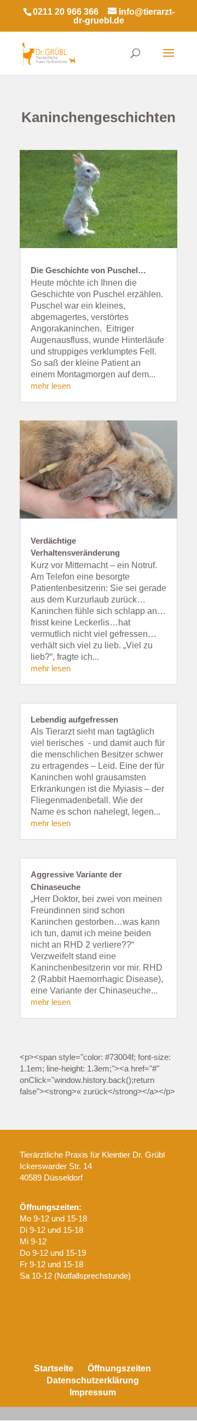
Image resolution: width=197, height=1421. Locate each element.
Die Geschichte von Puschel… (88, 270)
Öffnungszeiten (119, 1368)
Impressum (92, 1392)
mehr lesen (51, 385)
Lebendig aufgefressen (74, 719)
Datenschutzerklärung (93, 1380)
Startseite (53, 1368)
